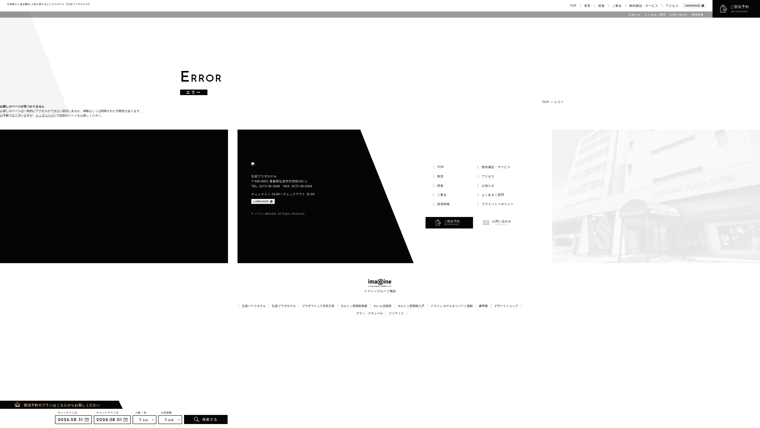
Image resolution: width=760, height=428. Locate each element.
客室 (587, 5)
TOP (573, 5)
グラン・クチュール (369, 313)
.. (73, 419)
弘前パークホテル (254, 306)
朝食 (601, 5)
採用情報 (697, 14)
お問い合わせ (679, 14)
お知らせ (635, 14)
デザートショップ (506, 306)
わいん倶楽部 (382, 306)
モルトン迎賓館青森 (354, 306)
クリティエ (396, 313)
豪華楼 (483, 306)
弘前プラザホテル (284, 306)
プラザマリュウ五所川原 (318, 306)
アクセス (672, 5)
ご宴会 (617, 5)
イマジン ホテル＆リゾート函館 (451, 306)
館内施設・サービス (643, 5)
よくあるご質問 (655, 14)
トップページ (44, 115)
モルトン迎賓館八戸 (411, 306)
